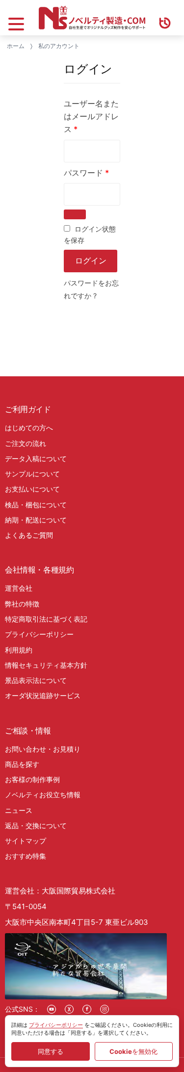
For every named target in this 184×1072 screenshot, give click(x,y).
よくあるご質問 (29, 535)
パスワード (86, 172)
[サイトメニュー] (16, 17)
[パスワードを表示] (75, 214)
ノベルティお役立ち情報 (42, 794)
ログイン (90, 260)
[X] (69, 1009)
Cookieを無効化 (133, 1051)
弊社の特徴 (22, 604)
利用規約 (18, 650)
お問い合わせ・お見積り (42, 749)
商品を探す (22, 764)
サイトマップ (25, 841)
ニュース (18, 810)
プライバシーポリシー (39, 634)
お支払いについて (32, 489)
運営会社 (18, 588)
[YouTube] (51, 1009)
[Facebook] (87, 1009)
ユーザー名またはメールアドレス (91, 116)
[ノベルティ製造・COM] (92, 17)
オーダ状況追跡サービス (42, 695)
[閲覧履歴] (165, 17)
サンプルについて (32, 474)
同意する (50, 1051)
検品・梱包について (36, 504)
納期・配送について (36, 520)
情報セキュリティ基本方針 (46, 665)
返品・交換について (36, 825)
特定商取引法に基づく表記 (46, 619)
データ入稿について (36, 458)
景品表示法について (36, 680)
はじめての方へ (29, 427)
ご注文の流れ (25, 443)
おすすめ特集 (25, 856)
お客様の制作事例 (32, 779)
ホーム (16, 46)
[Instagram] (104, 1009)
